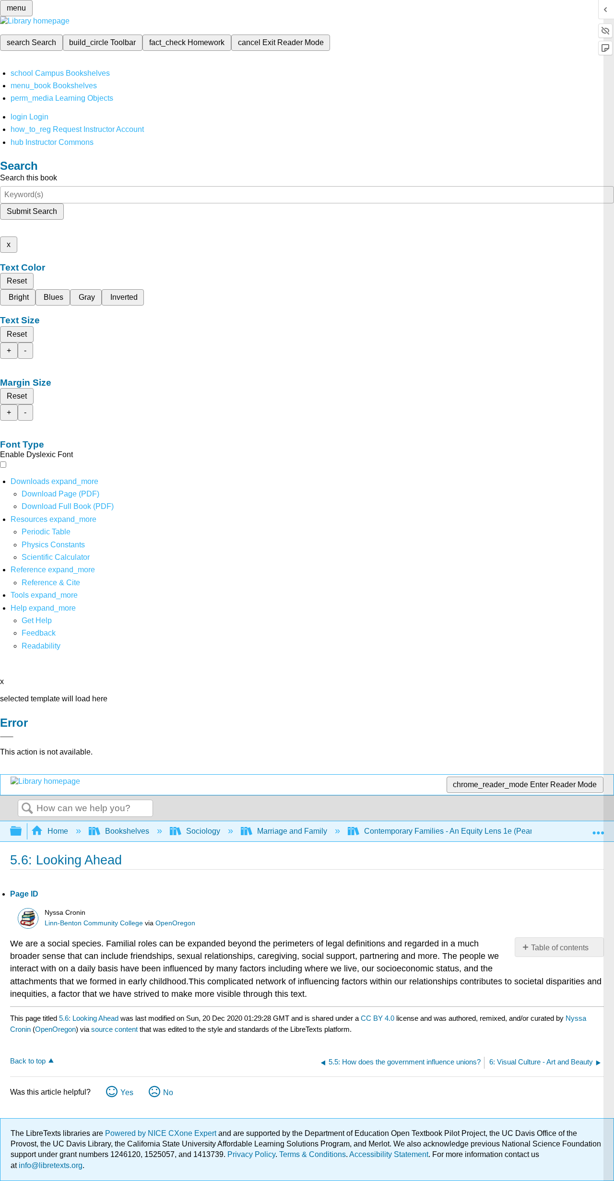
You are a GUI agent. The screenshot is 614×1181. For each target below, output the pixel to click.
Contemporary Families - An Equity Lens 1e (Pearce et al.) (462, 831)
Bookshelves (127, 831)
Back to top (28, 1061)
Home (58, 831)
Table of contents (560, 948)
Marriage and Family (292, 831)
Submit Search (32, 211)
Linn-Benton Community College (94, 923)
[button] (39, 633)
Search (27, 809)
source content (114, 1029)
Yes (126, 1092)
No (168, 1092)
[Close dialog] (6, 736)
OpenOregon (175, 923)
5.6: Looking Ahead (88, 1018)
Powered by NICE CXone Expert (161, 1133)
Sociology (203, 831)
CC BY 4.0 (377, 1018)
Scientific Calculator (56, 557)
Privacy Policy (251, 1154)
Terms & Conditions (312, 1154)
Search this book (28, 178)
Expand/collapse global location (598, 828)
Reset (17, 281)
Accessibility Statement (388, 1154)
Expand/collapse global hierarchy (22, 831)
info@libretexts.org (50, 1165)
